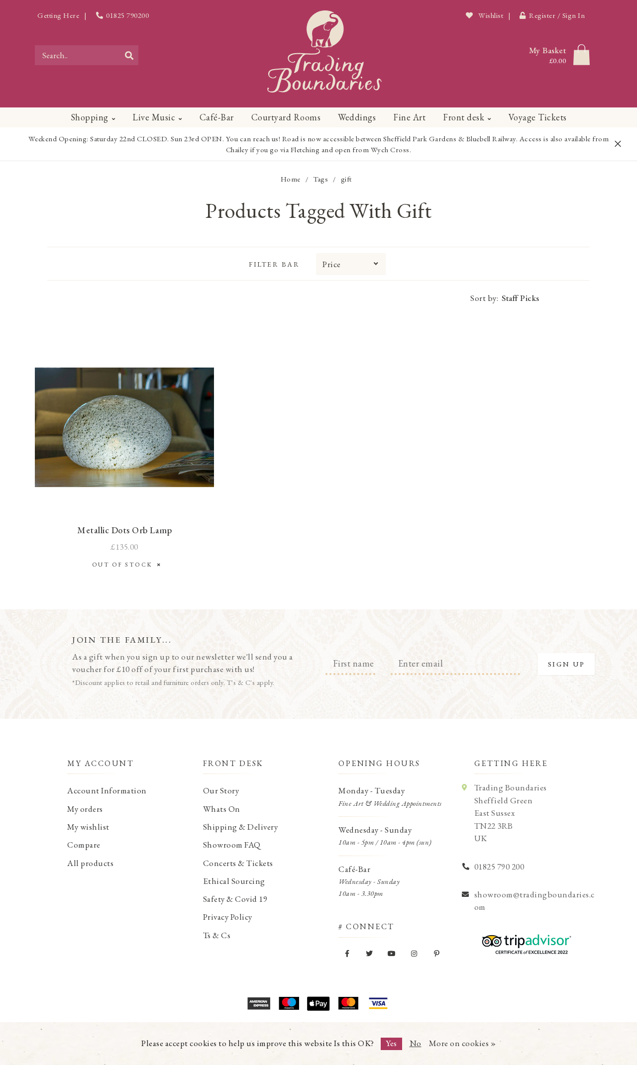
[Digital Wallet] (318, 1003)
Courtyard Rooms (286, 117)
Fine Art (409, 117)
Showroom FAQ (232, 844)
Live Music (153, 117)
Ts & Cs (217, 935)
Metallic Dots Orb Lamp (124, 530)
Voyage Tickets (538, 117)
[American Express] (258, 1003)
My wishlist (88, 826)
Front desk (463, 117)
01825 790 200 (499, 866)
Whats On (221, 808)
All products (90, 863)
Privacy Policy (227, 916)
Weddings (357, 117)
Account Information (107, 790)
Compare (84, 844)
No (416, 1043)
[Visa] (378, 1003)
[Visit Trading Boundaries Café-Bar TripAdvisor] (524, 940)
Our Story (221, 790)
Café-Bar (217, 117)
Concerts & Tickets (238, 863)
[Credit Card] (288, 1003)
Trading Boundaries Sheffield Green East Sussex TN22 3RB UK (510, 813)
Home (291, 179)
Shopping (89, 117)
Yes (391, 1043)
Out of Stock (124, 565)
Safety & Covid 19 (235, 898)
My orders (85, 808)
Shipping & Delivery (240, 826)
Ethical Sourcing (234, 880)
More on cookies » (462, 1043)
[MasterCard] (348, 1003)
